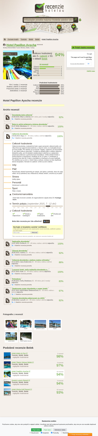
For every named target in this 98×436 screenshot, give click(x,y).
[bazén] (26, 327)
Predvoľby (56, 433)
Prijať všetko (36, 430)
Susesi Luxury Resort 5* (21, 380)
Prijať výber (47, 430)
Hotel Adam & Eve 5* (20, 353)
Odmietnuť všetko (60, 430)
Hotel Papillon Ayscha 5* (21, 371)
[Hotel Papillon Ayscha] (26, 339)
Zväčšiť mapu (91, 71)
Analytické (46, 433)
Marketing (66, 433)
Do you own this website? (77, 63)
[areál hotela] (11, 339)
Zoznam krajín (13, 39)
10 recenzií (43, 64)
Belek (31, 39)
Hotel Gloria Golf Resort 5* (22, 389)
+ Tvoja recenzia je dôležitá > (80, 434)
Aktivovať (34, 232)
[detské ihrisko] (11, 327)
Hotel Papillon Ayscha (50, 39)
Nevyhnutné (35, 433)
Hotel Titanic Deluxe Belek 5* (23, 362)
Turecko (24, 39)
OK (88, 63)
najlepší (43, 56)
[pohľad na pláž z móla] (40, 327)
